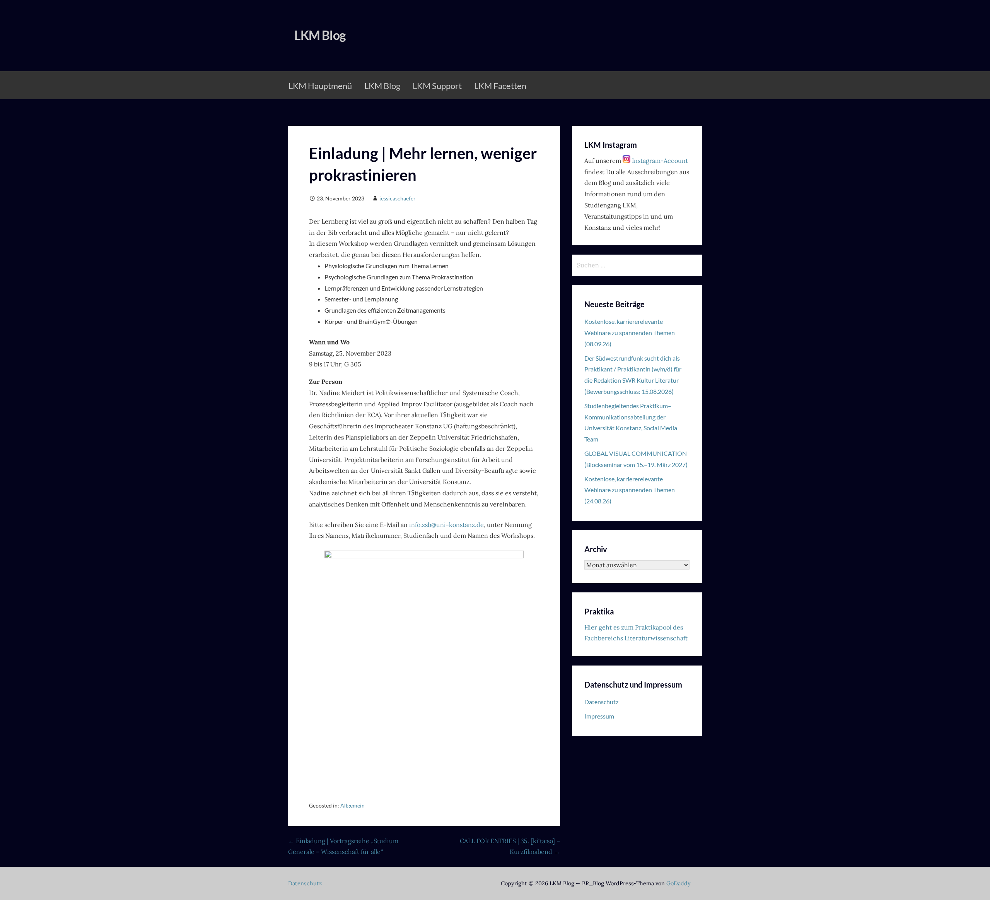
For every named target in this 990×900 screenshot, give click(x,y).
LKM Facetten (500, 85)
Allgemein (352, 805)
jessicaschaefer (397, 198)
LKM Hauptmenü (320, 85)
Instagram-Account (659, 160)
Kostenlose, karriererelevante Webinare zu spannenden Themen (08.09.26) (629, 332)
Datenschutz (601, 701)
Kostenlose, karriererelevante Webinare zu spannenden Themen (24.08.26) (629, 490)
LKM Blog (319, 35)
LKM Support (437, 85)
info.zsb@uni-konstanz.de (446, 525)
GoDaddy (678, 883)
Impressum (599, 716)
